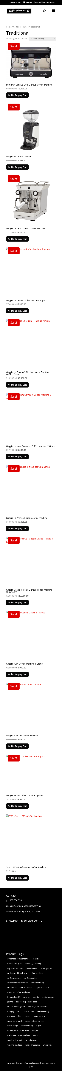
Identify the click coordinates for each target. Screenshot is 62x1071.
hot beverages (48, 997)
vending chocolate (15, 1040)
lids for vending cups (16, 1006)
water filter (47, 1045)
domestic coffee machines (18, 992)
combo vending (37, 982)
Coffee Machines (21, 26)
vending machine (14, 1045)
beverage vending (33, 963)
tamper (35, 1030)
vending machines (32, 1045)
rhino (20, 1016)
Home (9, 26)
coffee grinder (46, 968)
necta (19, 1011)
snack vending (27, 1025)
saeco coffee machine (34, 1021)
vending (36, 1035)
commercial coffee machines (19, 987)
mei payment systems (37, 1006)
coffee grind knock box (17, 973)
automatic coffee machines (18, 959)
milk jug (10, 1011)
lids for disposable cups (26, 1002)
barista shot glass (14, 963)
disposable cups (42, 987)
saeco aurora (39, 1016)
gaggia (36, 997)
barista (36, 959)
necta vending (43, 1011)
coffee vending (30, 978)
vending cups (31, 1040)
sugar (38, 1025)
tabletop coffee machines (18, 1030)
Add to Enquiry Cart (17, 95)
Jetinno (10, 1002)
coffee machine (36, 973)
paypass (11, 1016)
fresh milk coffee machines (18, 997)
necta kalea (29, 1011)
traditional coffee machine (18, 1035)
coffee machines (14, 978)
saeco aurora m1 (14, 1021)
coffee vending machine (17, 982)
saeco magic (12, 1025)
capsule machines (15, 968)
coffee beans (31, 968)
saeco (27, 1016)
